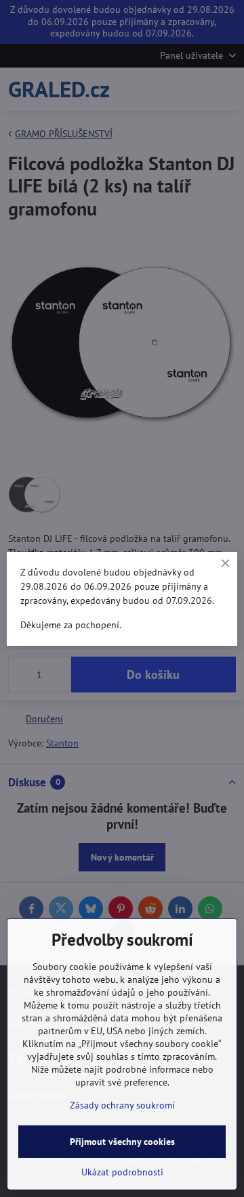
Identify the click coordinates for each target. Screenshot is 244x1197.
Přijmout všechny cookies (122, 1142)
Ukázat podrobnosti (122, 1172)
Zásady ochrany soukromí (122, 1105)
